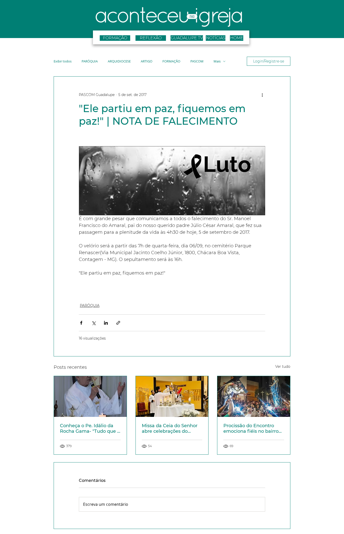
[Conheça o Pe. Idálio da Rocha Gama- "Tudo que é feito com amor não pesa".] (90, 396)
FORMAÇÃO (171, 61)
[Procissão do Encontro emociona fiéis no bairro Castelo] (253, 396)
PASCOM (196, 61)
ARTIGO (146, 61)
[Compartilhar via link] (118, 322)
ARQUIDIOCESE (119, 61)
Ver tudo (282, 366)
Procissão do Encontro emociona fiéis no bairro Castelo (251, 428)
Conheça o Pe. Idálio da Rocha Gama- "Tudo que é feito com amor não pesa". (90, 428)
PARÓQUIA (90, 61)
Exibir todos (63, 61)
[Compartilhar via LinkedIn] (106, 322)
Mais (217, 61)
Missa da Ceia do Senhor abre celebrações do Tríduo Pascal (169, 428)
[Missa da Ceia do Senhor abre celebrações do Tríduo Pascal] (172, 396)
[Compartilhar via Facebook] (81, 322)
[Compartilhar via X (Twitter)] (93, 322)
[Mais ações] (262, 95)
